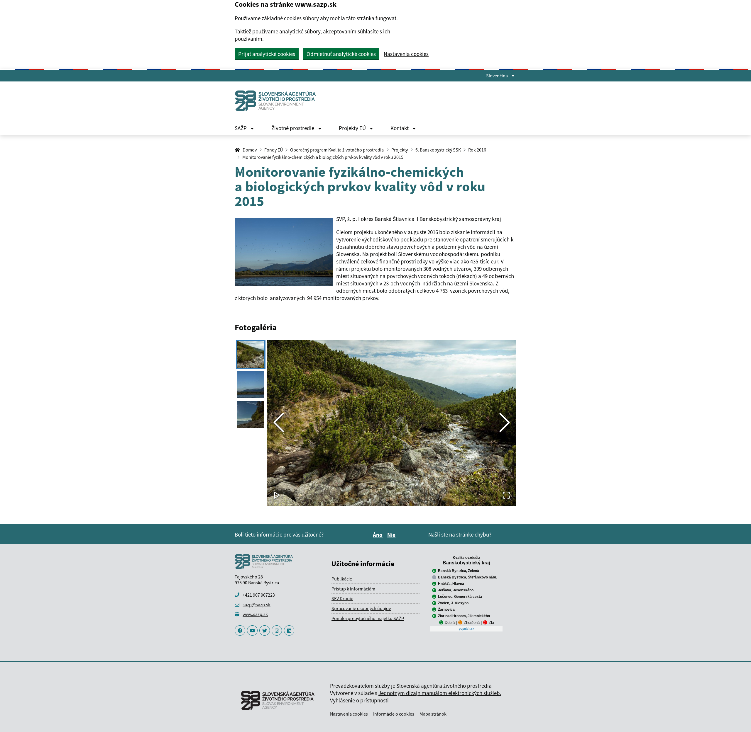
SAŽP (241, 128)
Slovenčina (497, 76)
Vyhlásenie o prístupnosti (359, 700)
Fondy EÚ (273, 150)
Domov (250, 150)
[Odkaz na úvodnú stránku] (278, 101)
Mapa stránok (433, 714)
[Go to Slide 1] (250, 354)
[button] (391, 423)
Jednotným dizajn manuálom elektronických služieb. (439, 693)
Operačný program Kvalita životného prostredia (337, 150)
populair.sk (466, 629)
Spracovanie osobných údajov (361, 608)
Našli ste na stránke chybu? (459, 534)
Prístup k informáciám (353, 589)
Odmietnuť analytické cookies (341, 53)
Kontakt (400, 128)
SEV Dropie (342, 598)
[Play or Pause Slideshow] (277, 495)
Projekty (399, 150)
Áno (378, 534)
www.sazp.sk (255, 614)
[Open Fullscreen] (506, 495)
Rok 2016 (477, 150)
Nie (392, 534)
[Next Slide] (504, 423)
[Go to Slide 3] (250, 414)
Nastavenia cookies (406, 54)
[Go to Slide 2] (250, 384)
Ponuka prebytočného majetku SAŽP (367, 618)
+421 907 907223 (259, 595)
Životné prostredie (293, 128)
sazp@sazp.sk (256, 604)
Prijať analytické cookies (266, 53)
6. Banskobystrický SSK (438, 150)
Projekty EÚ (353, 128)
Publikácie (341, 579)
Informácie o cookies (393, 714)
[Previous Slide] (278, 423)
